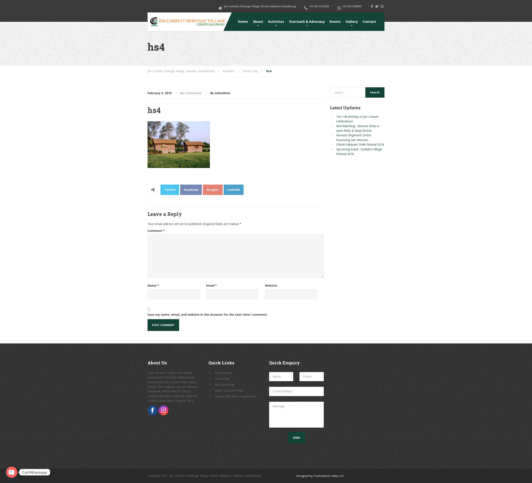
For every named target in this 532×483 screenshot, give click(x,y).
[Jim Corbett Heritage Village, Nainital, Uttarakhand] (187, 20)
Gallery (352, 21)
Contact (369, 21)
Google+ (213, 190)
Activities (276, 21)
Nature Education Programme (235, 396)
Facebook (191, 190)
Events (335, 21)
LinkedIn (233, 190)
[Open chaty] (11, 472)
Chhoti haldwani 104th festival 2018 (360, 144)
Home (243, 21)
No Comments (191, 93)
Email (211, 285)
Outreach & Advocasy (307, 21)
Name (153, 285)
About (258, 21)
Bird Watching (224, 385)
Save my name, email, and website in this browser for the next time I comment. (208, 314)
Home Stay (222, 379)
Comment (156, 231)
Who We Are (223, 373)
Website (271, 285)
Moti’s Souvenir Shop (229, 390)
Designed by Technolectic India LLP (320, 476)
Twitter (170, 190)
